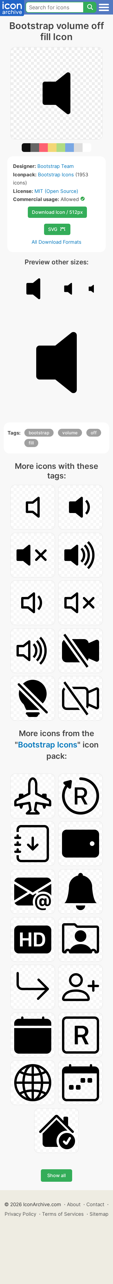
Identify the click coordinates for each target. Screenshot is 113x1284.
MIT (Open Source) (56, 191)
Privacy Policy (20, 1214)
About (74, 1204)
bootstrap (39, 432)
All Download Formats (56, 242)
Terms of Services (63, 1214)
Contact (95, 1204)
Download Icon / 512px (57, 212)
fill (31, 443)
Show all (56, 1175)
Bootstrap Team (55, 166)
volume (70, 432)
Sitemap (99, 1214)
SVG (52, 229)
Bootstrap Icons (56, 174)
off (94, 432)
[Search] (89, 7)
